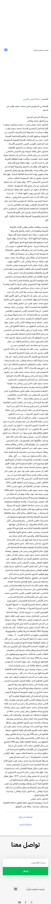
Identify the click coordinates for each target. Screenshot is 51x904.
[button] (5, 49)
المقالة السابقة (25, 817)
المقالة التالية (25, 824)
